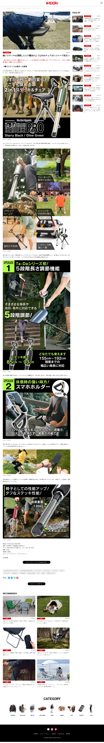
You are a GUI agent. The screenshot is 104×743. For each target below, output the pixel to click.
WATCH (32, 715)
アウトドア (38, 570)
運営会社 (54, 733)
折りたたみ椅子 (31, 573)
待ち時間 (23, 573)
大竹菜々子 (15, 573)
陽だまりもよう (51, 573)
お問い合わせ (61, 733)
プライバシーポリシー (45, 733)
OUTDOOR (8, 8)
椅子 (43, 573)
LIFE (72, 715)
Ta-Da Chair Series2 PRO (26, 570)
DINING (62, 715)
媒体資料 (68, 733)
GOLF (91, 715)
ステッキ (55, 570)
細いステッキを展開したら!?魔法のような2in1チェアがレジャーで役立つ (27, 8)
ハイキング (6, 573)
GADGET (81, 715)
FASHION (12, 715)
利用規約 (36, 733)
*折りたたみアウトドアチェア (11, 570)
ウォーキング (47, 570)
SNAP (52, 715)
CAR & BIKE (42, 715)
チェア (61, 570)
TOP (4, 8)
